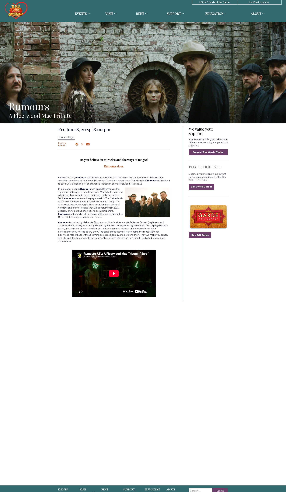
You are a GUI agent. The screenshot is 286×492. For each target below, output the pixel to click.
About (256, 13)
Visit (109, 13)
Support (174, 13)
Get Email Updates (259, 2)
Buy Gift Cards (200, 235)
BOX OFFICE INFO (205, 166)
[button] (77, 144)
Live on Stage (66, 137)
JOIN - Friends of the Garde (214, 2)
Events (81, 13)
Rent (140, 13)
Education (214, 13)
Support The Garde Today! (208, 152)
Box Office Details (201, 186)
